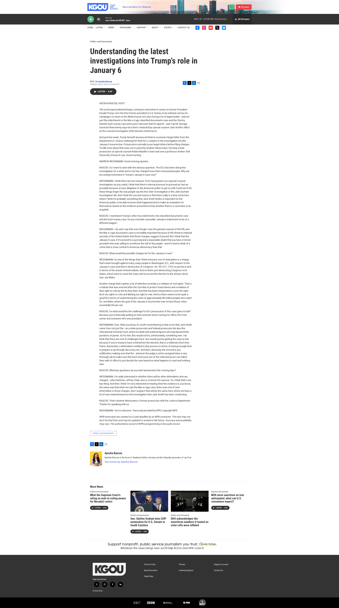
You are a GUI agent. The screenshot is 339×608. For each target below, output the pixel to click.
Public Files (148, 576)
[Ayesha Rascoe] (96, 459)
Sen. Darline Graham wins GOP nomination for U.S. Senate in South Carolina (148, 522)
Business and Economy (219, 492)
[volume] (98, 19)
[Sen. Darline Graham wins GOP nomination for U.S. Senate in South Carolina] (149, 501)
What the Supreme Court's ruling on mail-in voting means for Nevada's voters (108, 498)
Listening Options (186, 570)
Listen (99, 28)
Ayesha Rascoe (105, 81)
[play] (91, 19)
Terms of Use (149, 564)
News (111, 28)
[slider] (102, 19)
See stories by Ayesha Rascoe (121, 461)
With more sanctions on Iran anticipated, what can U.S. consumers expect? (227, 498)
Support (141, 28)
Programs (125, 28)
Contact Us (183, 28)
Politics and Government (101, 41)
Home (90, 28)
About (155, 28)
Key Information (150, 570)
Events (168, 28)
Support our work (221, 564)
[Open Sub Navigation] (105, 28)
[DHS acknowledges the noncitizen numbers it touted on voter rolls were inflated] (190, 501)
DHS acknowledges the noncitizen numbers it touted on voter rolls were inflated (189, 522)
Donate (245, 7)
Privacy (182, 564)
